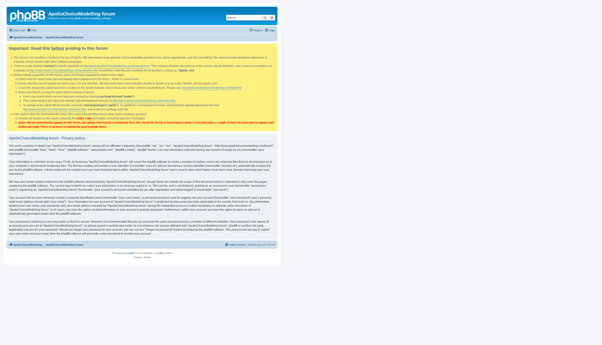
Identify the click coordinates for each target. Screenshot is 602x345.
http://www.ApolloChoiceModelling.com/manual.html (116, 66)
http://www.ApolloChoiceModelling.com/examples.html (63, 70)
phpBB (129, 253)
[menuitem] (31, 30)
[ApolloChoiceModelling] (28, 15)
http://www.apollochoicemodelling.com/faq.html (212, 87)
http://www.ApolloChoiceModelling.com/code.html (143, 100)
